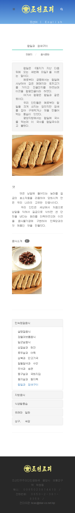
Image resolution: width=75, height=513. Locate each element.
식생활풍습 (21, 403)
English (54, 22)
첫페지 (29, 54)
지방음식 (20, 395)
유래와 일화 (22, 412)
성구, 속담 (22, 421)
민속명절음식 (22, 323)
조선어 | (36, 22)
